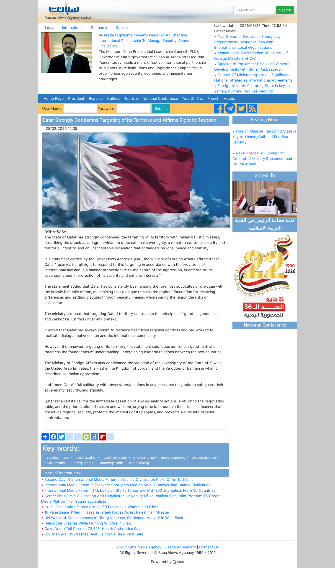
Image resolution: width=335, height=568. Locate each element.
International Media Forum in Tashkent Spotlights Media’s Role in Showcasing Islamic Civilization (127, 485)
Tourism (131, 98)
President (76, 98)
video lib (265, 176)
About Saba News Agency (139, 547)
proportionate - (204, 457)
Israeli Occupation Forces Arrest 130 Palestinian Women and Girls (100, 506)
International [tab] (72, 27)
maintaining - (139, 463)
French (213, 98)
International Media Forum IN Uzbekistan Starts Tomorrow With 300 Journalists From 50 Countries (129, 490)
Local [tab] (49, 27)
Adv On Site (192, 98)
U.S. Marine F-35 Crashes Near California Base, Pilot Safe (93, 534)
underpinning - (83, 463)
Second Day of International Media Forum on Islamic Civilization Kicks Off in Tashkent (118, 479)
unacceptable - (112, 463)
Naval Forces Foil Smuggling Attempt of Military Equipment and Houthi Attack (262, 153)
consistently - (55, 463)
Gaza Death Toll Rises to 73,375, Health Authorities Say (91, 528)
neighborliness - (57, 457)
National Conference (160, 98)
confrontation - (116, 457)
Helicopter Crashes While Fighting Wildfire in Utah (87, 523)
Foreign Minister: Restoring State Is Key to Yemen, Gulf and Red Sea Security (264, 132)
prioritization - (87, 457)
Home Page (53, 98)
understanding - (174, 457)
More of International (61, 473)
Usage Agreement (180, 547)
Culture (113, 98)
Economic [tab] (99, 27)
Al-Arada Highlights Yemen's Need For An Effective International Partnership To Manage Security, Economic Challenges (147, 40)
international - (145, 457)
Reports (96, 98)
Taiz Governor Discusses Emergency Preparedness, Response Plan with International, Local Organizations (247, 42)
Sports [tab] (122, 27)
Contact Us (209, 547)
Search (285, 10)
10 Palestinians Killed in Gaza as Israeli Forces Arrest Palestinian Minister (106, 512)
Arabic (229, 98)
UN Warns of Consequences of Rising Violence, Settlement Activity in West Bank (113, 517)
